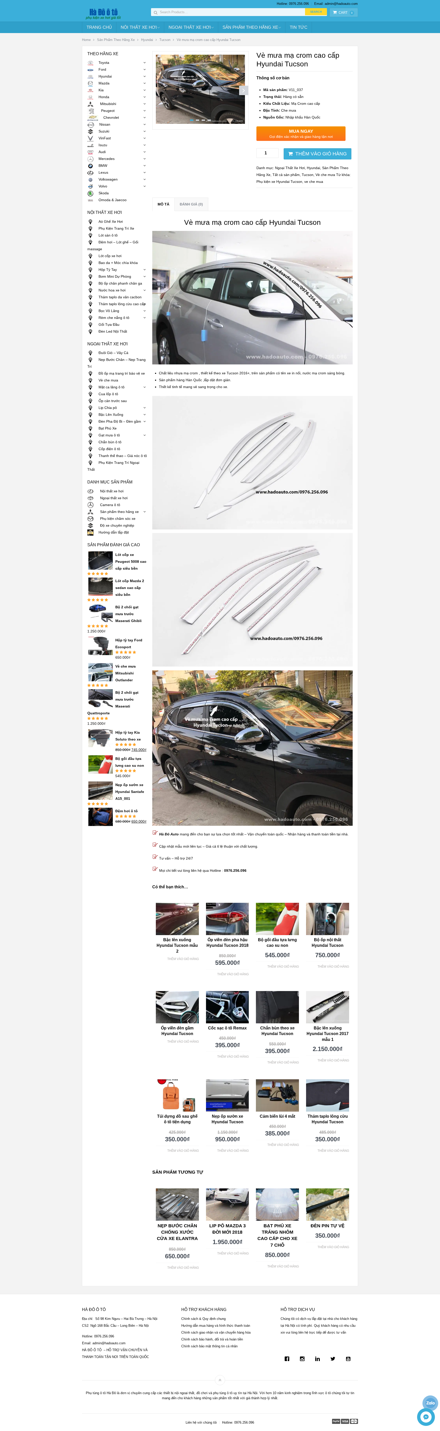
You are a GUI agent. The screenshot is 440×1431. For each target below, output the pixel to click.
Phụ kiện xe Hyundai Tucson (279, 182)
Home (86, 40)
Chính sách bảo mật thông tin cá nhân (209, 1346)
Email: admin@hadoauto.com (336, 3)
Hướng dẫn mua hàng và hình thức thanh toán (215, 1325)
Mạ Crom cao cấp (291, 103)
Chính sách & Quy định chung (203, 1319)
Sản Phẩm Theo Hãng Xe (250, 27)
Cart (346, 12)
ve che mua (313, 182)
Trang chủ (99, 27)
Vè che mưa (325, 175)
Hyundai (147, 40)
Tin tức (298, 27)
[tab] (163, 204)
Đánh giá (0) (191, 204)
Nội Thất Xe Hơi (139, 27)
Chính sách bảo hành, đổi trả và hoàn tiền (212, 1339)
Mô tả (163, 204)
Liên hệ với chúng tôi (201, 1422)
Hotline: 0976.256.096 (293, 3)
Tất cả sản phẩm (286, 175)
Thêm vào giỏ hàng (321, 153)
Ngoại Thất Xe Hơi (190, 27)
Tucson (164, 40)
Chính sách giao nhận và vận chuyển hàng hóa (216, 1332)
